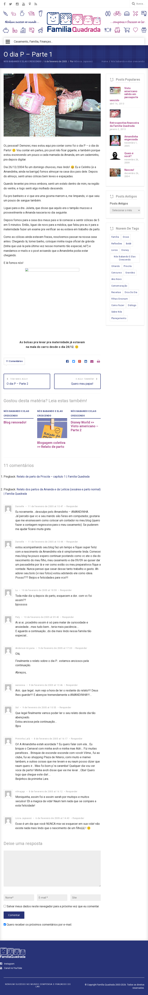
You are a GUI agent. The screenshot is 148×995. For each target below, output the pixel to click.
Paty (17, 617)
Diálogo (132, 305)
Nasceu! (129, 169)
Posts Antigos (119, 203)
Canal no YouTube (13, 968)
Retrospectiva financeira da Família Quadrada (124, 124)
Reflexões (116, 243)
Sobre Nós (116, 312)
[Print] (98, 362)
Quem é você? (128, 155)
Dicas (126, 237)
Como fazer (117, 305)
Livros (114, 250)
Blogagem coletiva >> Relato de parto (51, 445)
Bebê (128, 243)
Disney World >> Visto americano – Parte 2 (84, 426)
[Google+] (79, 362)
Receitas (116, 292)
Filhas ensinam (119, 299)
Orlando (115, 266)
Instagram (9, 964)
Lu (16, 590)
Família (115, 237)
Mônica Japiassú (83, 61)
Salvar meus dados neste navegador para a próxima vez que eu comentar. (53, 906)
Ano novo (116, 279)
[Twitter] (73, 362)
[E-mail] (92, 362)
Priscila (128, 266)
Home (105, 61)
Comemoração (119, 286)
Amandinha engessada (131, 138)
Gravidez (130, 272)
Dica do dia (131, 292)
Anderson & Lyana (25, 648)
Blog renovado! (15, 422)
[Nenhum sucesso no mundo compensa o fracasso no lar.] (74, 32)
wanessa (20, 685)
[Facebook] (67, 362)
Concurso (116, 272)
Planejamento (118, 318)
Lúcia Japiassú (23, 818)
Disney (125, 250)
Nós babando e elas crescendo (23, 61)
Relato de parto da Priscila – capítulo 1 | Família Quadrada (53, 476)
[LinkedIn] (86, 362)
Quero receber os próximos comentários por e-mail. (39, 924)
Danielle (19, 506)
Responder (72, 506)
